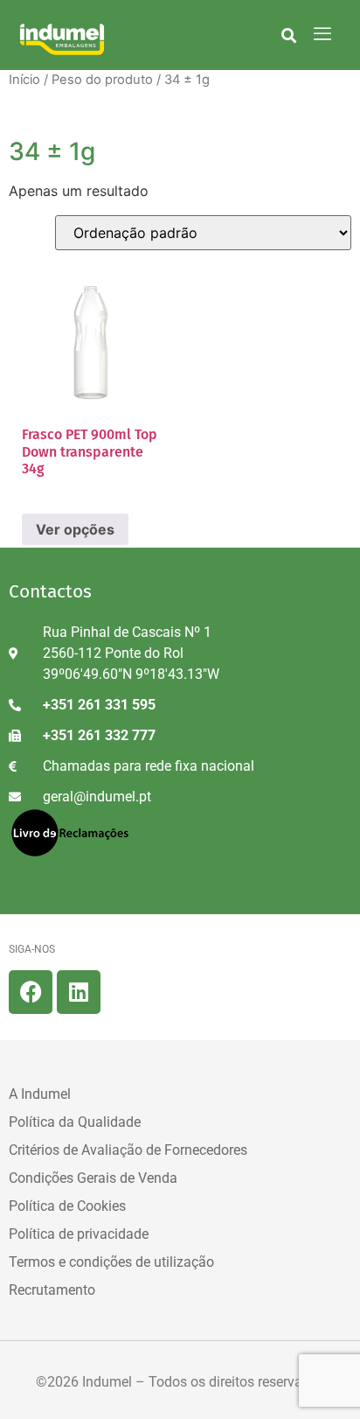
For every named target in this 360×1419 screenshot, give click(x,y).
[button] (288, 35)
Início (24, 79)
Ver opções (75, 529)
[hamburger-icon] (322, 35)
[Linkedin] (78, 992)
